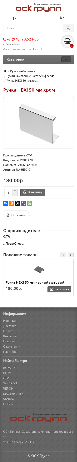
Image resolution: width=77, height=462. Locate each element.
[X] (17, 203)
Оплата (8, 331)
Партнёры (10, 351)
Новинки (9, 320)
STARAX (8, 399)
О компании (11, 346)
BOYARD (9, 368)
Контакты (10, 336)
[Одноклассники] (11, 203)
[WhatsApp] (29, 203)
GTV (6, 378)
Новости (9, 341)
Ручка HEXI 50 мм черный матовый (35, 282)
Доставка (9, 326)
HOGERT (9, 404)
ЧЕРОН (8, 388)
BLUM (7, 373)
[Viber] (23, 203)
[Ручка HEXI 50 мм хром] (38, 122)
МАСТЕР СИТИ (13, 393)
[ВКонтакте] (5, 203)
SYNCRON (10, 383)
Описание (18, 215)
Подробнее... (15, 243)
